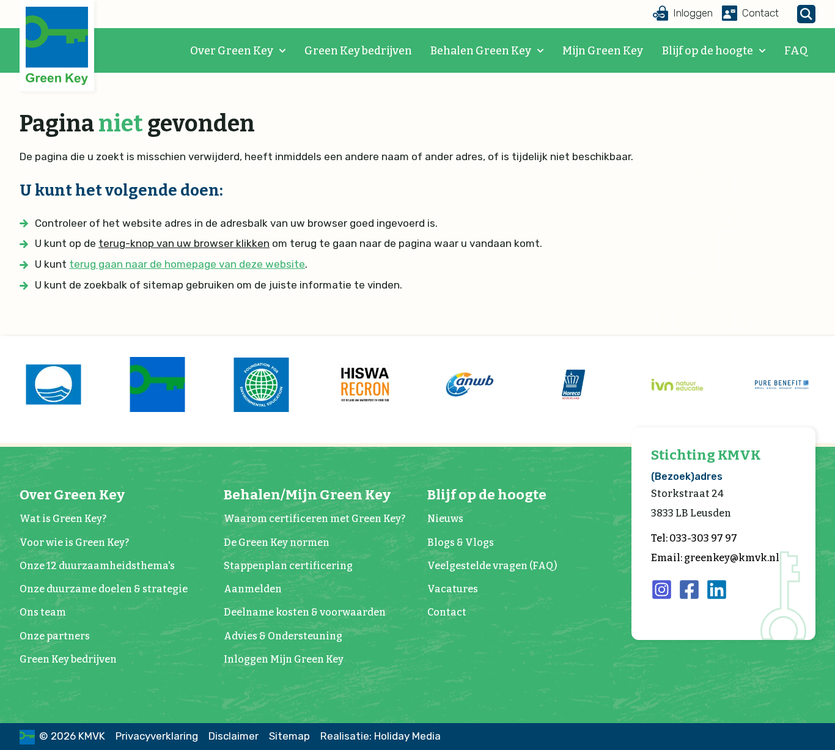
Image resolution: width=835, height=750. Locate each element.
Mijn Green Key (602, 50)
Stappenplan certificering (288, 566)
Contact (446, 612)
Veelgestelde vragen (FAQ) (492, 566)
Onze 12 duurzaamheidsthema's (97, 566)
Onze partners (55, 636)
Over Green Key (231, 50)
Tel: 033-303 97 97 (694, 538)
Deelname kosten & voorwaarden (305, 612)
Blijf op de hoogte (707, 50)
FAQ (795, 50)
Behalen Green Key (480, 50)
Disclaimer (233, 736)
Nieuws (445, 518)
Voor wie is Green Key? (74, 542)
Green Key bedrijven (358, 50)
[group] (53, 384)
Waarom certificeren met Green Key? (314, 518)
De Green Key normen (276, 542)
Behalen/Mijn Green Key (307, 495)
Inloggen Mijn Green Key (284, 659)
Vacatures (452, 589)
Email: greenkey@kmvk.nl (715, 558)
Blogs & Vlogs (460, 542)
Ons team (43, 612)
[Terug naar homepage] (57, 46)
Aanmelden (253, 589)
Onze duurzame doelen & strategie (104, 589)
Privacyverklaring (157, 736)
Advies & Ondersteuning (283, 636)
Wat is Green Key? (63, 518)
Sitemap (289, 736)
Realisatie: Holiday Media (380, 736)
